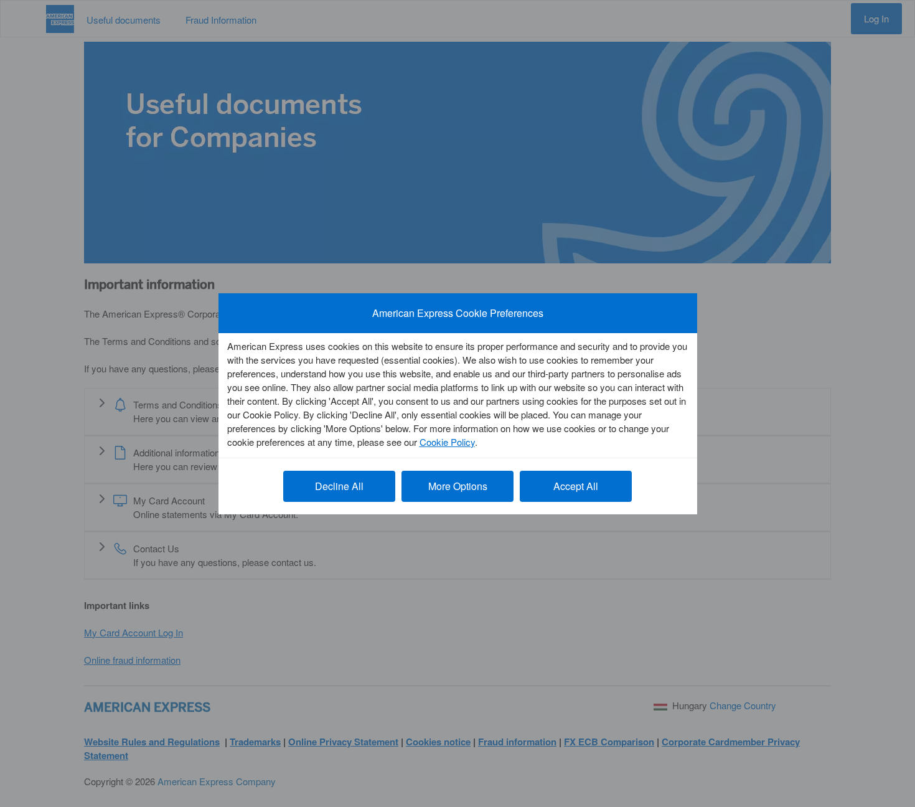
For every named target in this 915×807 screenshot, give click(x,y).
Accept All (575, 486)
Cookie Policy (447, 441)
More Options (457, 486)
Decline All (339, 486)
